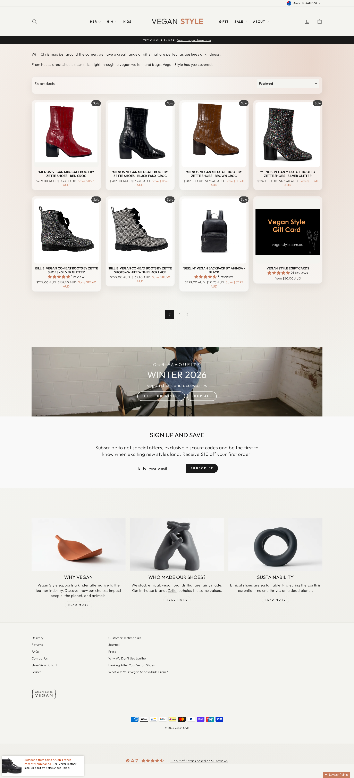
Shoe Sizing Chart (44, 665)
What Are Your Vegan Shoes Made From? (138, 672)
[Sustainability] (275, 544)
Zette (172, 590)
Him (110, 21)
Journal (113, 645)
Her (94, 21)
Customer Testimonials (124, 638)
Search (37, 672)
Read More (78, 604)
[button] (59, 276)
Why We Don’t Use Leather (127, 658)
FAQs (35, 652)
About (259, 21)
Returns (37, 645)
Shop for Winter (161, 396)
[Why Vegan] (79, 544)
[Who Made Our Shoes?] (177, 544)
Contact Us (40, 658)
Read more (275, 599)
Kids (127, 21)
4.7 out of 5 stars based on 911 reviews (199, 761)
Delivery (38, 638)
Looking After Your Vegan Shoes (131, 665)
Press (112, 652)
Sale (239, 21)
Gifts (223, 21)
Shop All (202, 396)
